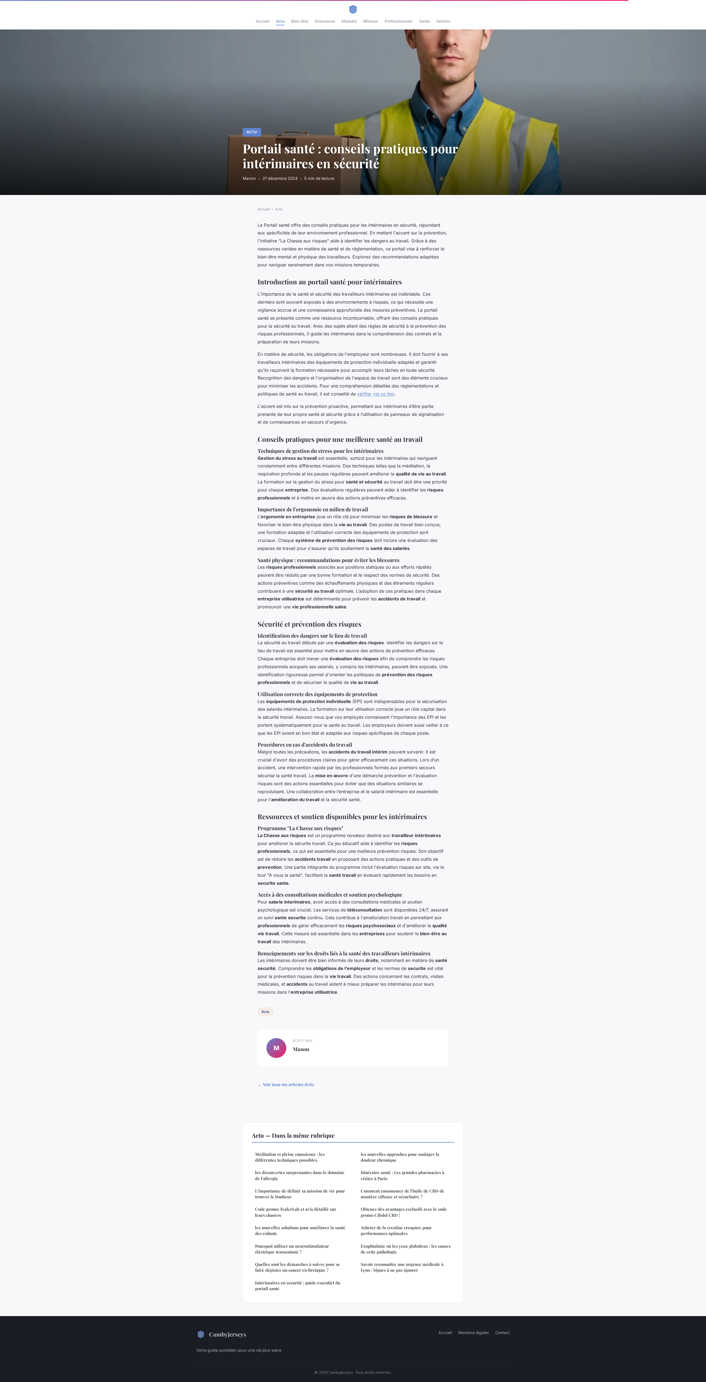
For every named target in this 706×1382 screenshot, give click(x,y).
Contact (502, 1332)
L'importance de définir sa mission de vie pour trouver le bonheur (300, 1193)
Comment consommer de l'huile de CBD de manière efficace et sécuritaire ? (402, 1193)
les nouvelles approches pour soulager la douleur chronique (400, 1157)
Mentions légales (473, 1332)
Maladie (349, 21)
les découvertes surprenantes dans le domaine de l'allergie (299, 1175)
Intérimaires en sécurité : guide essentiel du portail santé (297, 1285)
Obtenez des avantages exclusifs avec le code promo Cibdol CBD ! (404, 1212)
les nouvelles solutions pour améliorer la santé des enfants (300, 1230)
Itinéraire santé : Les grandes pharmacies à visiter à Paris (402, 1175)
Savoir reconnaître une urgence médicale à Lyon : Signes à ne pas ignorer (402, 1267)
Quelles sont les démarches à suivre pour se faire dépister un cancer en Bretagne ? (297, 1267)
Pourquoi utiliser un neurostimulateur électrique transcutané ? (292, 1249)
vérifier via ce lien (375, 394)
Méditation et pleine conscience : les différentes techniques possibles (290, 1157)
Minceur (370, 21)
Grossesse (325, 21)
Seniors (443, 21)
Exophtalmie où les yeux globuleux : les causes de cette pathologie (406, 1249)
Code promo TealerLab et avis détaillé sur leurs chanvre (295, 1212)
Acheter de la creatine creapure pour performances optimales (396, 1230)
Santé (424, 21)
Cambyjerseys (227, 1334)
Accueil (262, 21)
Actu (280, 21)
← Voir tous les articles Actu (286, 1084)
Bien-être (299, 21)
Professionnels (399, 21)
